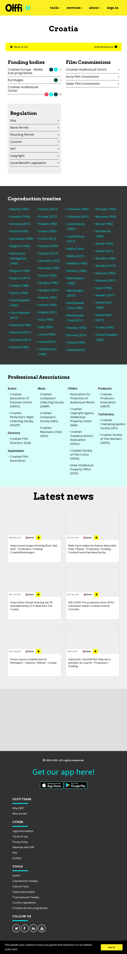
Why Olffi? (18, 808)
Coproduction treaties (25, 881)
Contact (16, 858)
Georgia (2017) (48, 253)
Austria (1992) (19, 231)
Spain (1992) (104, 288)
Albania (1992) (19, 209)
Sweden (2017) (105, 295)
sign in (112, 8)
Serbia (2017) (104, 251)
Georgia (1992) (48, 246)
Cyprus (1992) (19, 293)
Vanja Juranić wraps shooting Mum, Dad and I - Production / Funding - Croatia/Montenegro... (33, 549)
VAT (13, 149)
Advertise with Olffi (23, 847)
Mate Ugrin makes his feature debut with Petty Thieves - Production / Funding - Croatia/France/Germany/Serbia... (92, 549)
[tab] (34, 72)
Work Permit (19, 127)
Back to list (20, 46)
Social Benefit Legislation (28, 163)
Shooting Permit (22, 134)
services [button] (74, 8)
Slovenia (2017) (105, 280)
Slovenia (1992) (105, 273)
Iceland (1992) (48, 297)
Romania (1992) (106, 216)
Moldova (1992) (77, 263)
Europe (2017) (48, 216)
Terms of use (20, 836)
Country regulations (24, 902)
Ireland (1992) (48, 305)
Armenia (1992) (20, 216)
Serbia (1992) (104, 243)
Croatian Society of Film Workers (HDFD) (111, 439)
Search (16, 875)
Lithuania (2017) (77, 216)
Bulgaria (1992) (20, 271)
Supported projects (23, 892)
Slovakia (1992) (105, 258)
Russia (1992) (104, 224)
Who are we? (19, 813)
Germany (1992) (49, 268)
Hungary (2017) (49, 290)
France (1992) (47, 231)
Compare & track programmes (30, 908)
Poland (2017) (76, 350)
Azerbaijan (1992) (21, 238)
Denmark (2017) (20, 340)
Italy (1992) (46, 319)
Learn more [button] (11, 949)
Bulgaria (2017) (20, 278)
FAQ (14, 852)
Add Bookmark (104, 46)
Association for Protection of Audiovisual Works (82, 398)
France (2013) (47, 238)
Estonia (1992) (19, 347)
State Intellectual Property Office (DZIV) (81, 469)
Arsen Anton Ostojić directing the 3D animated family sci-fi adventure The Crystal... (31, 606)
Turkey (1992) (105, 327)
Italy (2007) (46, 327)
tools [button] (54, 8)
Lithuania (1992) (77, 209)
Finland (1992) (48, 224)
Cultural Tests (20, 886)
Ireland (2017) (48, 312)
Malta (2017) (75, 256)
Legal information (22, 831)
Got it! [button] (111, 947)
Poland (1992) (76, 342)
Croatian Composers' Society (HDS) (49, 417)
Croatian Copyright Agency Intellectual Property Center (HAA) (82, 417)
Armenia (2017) (20, 224)
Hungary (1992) (49, 283)
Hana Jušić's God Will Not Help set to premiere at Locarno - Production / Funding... (89, 663)
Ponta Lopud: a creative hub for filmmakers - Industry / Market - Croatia (33, 661)
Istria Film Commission (82, 76)
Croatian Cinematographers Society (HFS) (112, 424)
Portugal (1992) (106, 209)
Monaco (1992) (76, 271)
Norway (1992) (76, 328)
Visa (13, 120)
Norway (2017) (76, 335)
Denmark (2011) (20, 332)
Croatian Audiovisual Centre (86, 69)
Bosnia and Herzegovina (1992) (18, 258)
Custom (16, 142)
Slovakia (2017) (105, 265)
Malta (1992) (75, 249)
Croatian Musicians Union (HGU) (51, 432)
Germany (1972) (49, 261)
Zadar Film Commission (83, 83)
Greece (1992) (48, 275)
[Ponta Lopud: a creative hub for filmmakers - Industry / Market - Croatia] (38, 651)
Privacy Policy (20, 842)
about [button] (94, 8)
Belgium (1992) (20, 246)
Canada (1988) (19, 285)
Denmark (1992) (20, 325)
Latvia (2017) (47, 341)
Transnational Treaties (25, 897)
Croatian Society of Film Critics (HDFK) (81, 454)
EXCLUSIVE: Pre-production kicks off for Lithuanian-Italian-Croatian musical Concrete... (91, 606)
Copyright (17, 156)
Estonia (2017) (48, 209)
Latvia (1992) (47, 334)
